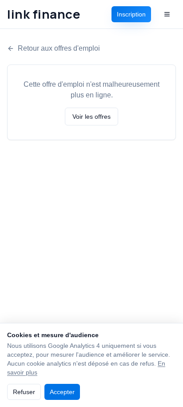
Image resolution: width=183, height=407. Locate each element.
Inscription (131, 14)
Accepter (62, 391)
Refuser (24, 391)
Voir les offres (91, 116)
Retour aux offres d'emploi (59, 48)
